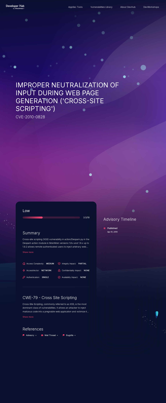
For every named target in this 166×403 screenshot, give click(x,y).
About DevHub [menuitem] (127, 7)
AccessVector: (32, 270)
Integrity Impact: (69, 263)
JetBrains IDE (75, 381)
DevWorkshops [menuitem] (151, 7)
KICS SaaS (120, 381)
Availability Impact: (70, 277)
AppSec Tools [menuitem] (75, 7)
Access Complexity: (35, 263)
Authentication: (33, 277)
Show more (28, 252)
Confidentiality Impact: (71, 270)
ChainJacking (28, 381)
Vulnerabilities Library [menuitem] (101, 7)
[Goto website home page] (15, 7)
